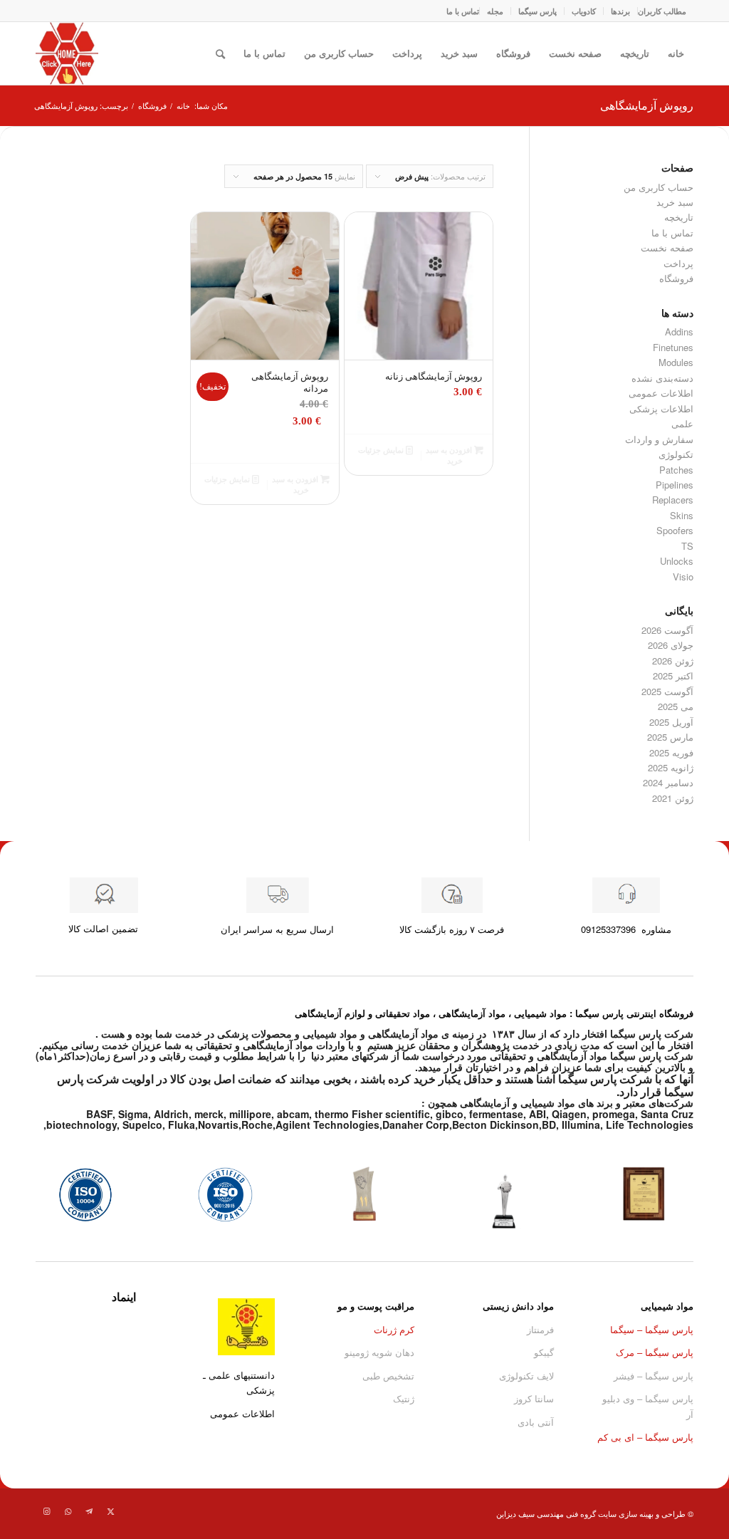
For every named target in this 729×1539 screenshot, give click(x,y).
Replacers (672, 499)
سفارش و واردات (659, 439)
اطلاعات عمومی (661, 393)
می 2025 (675, 706)
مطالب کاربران (662, 11)
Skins (681, 515)
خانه (676, 53)
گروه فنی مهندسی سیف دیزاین (546, 1513)
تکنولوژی (676, 454)
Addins (679, 331)
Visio (683, 576)
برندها (620, 11)
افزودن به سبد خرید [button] (450, 455)
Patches (676, 469)
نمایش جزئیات (382, 449)
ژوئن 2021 (672, 798)
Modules (676, 362)
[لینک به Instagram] (46, 1510)
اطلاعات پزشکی (661, 408)
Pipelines (674, 484)
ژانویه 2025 (670, 767)
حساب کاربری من (339, 53)
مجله (495, 11)
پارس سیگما (537, 11)
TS (687, 546)
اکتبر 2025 (673, 675)
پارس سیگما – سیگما (651, 1329)
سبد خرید (459, 53)
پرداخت (407, 53)
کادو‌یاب (584, 11)
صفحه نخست (575, 53)
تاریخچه (634, 53)
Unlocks (676, 561)
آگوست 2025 (667, 691)
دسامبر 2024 (668, 782)
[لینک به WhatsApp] (67, 1510)
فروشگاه (513, 53)
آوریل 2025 (671, 722)
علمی (682, 423)
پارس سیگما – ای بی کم (645, 1437)
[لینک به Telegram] (89, 1510)
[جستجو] (220, 53)
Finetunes (673, 347)
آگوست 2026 (667, 630)
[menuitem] (661, 11)
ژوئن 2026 (672, 660)
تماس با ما (462, 11)
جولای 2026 (670, 645)
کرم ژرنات (394, 1329)
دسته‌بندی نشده (662, 378)
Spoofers (674, 530)
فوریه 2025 (671, 752)
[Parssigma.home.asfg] (67, 53)
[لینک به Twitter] (110, 1510)
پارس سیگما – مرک (654, 1352)
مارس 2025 (670, 737)
